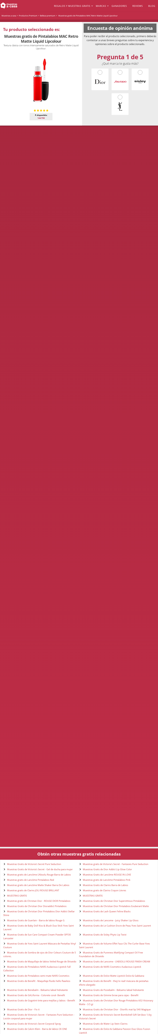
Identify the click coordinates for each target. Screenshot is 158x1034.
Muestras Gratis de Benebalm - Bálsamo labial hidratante (37, 989)
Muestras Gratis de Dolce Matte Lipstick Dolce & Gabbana (113, 975)
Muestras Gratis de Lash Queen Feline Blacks (107, 911)
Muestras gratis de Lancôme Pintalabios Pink (106, 879)
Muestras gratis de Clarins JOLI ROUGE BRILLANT (33, 890)
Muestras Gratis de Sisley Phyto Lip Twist (104, 934)
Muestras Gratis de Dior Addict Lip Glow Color (107, 869)
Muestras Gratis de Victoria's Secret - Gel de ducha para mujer (40, 869)
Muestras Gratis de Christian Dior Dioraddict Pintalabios (37, 906)
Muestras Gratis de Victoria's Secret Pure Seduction (34, 864)
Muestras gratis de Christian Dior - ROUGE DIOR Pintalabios (38, 900)
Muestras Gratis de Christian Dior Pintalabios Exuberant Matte (116, 906)
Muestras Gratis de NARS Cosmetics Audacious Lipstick (112, 966)
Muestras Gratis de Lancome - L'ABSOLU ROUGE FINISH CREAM (116, 961)
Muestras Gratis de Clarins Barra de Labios (105, 885)
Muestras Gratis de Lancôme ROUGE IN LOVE (107, 874)
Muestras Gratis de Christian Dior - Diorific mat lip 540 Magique (117, 1009)
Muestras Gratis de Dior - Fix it (23, 1009)
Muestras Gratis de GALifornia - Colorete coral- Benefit (36, 995)
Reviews (137, 5)
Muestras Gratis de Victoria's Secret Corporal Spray (34, 1023)
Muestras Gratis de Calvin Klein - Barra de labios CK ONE (37, 1028)
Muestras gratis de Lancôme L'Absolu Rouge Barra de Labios (39, 874)
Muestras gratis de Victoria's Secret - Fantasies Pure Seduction (115, 864)
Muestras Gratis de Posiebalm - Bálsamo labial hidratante (113, 989)
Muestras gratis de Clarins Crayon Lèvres (104, 890)
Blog (151, 5)
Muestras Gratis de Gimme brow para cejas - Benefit (110, 995)
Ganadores (119, 5)
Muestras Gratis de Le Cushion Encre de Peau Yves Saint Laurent (117, 925)
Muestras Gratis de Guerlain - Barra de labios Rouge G (35, 920)
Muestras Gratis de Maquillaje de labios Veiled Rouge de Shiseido (41, 961)
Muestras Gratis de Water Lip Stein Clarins (105, 1023)
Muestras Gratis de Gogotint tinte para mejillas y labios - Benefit (41, 1000)
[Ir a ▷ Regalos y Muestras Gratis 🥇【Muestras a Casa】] (16, 6)
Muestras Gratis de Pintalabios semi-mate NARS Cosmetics (38, 975)
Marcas (101, 5)
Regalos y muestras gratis (72, 5)
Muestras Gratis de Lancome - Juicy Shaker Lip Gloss (110, 920)
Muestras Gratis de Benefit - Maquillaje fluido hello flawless (38, 981)
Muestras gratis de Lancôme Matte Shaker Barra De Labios (38, 885)
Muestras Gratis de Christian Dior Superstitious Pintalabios (114, 900)
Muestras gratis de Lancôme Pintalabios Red (30, 879)
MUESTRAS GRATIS (17, 895)
